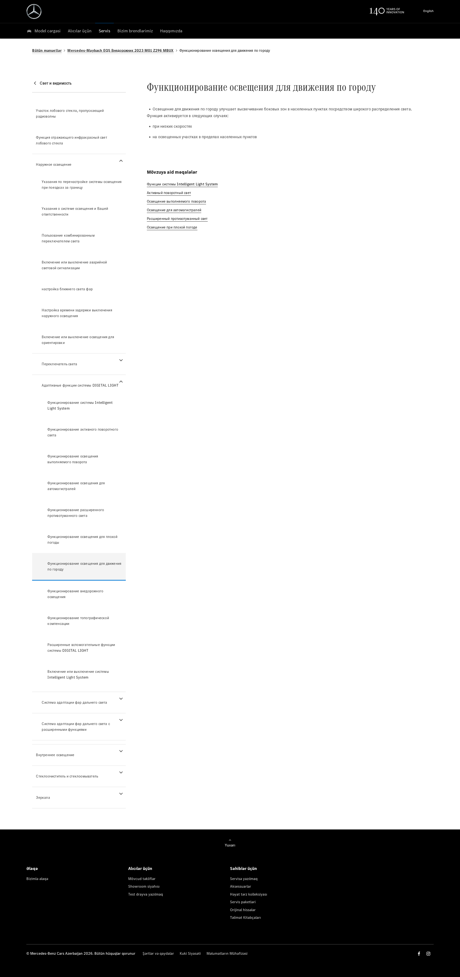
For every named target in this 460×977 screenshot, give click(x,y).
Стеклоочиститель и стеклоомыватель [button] (67, 776)
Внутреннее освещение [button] (55, 754)
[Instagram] (428, 954)
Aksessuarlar (240, 886)
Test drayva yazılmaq (145, 894)
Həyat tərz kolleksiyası (248, 894)
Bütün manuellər (47, 50)
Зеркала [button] (43, 797)
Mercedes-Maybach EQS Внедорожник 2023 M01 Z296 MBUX (120, 50)
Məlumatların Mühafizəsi (227, 953)
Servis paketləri (243, 901)
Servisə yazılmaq (244, 878)
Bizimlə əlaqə (37, 878)
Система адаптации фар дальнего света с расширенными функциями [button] (76, 726)
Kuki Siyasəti (190, 953)
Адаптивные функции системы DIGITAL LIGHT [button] (80, 385)
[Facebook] (419, 954)
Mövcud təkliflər (141, 878)
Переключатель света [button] (59, 363)
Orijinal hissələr (243, 909)
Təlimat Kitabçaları (245, 917)
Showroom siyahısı (144, 886)
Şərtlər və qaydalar (158, 953)
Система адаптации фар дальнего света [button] (74, 702)
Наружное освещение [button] (53, 164)
